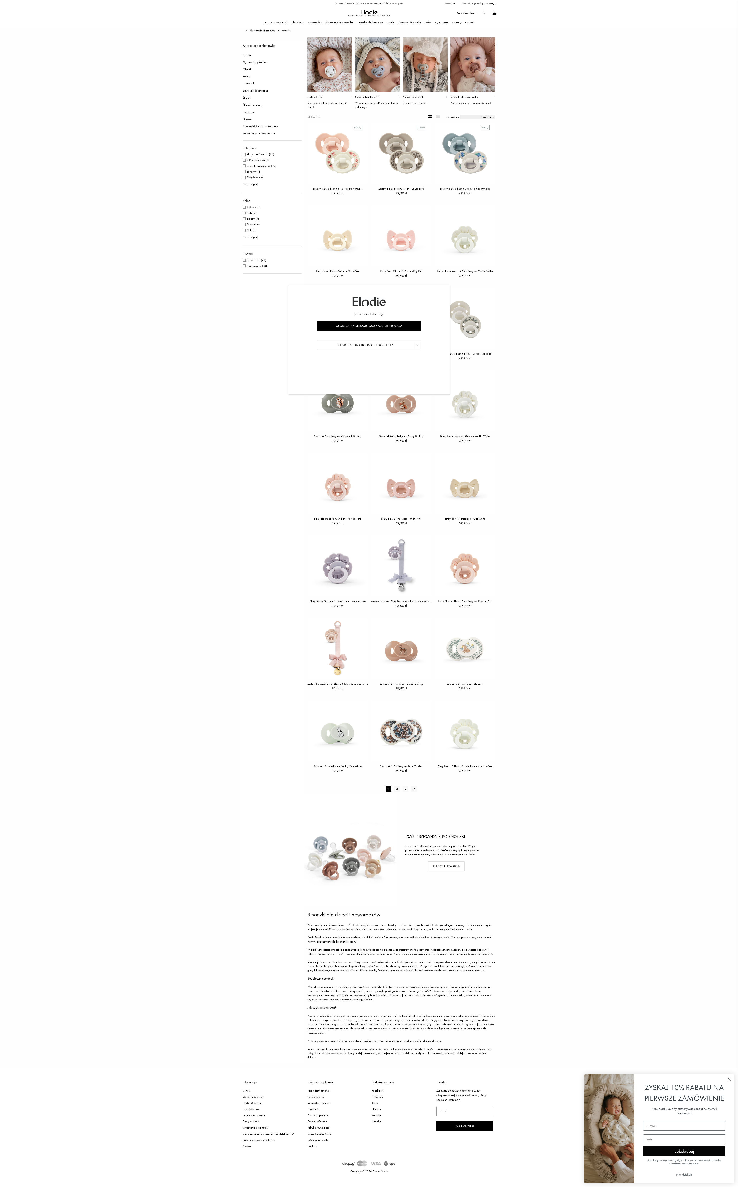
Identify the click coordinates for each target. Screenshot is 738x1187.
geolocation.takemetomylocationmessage (369, 326)
